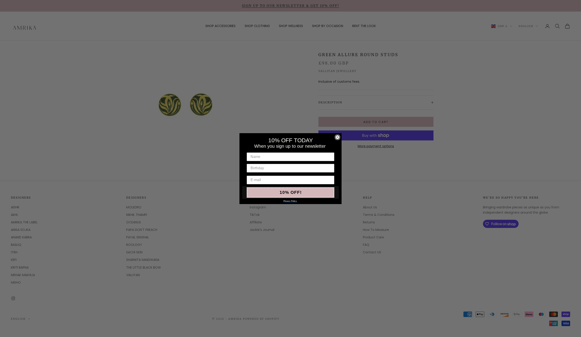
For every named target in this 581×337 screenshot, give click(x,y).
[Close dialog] (337, 137)
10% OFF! (291, 192)
